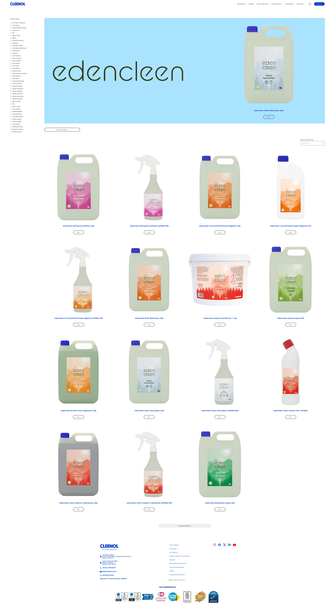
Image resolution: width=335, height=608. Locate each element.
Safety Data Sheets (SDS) (177, 563)
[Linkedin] (229, 545)
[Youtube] (234, 545)
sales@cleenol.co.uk (109, 571)
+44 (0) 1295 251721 (109, 567)
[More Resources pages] (304, 3)
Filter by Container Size (307, 139)
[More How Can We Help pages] (268, 3)
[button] (251, 4)
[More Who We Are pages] (245, 3)
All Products (173, 552)
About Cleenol (174, 545)
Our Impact (173, 549)
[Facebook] (219, 545)
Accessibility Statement (177, 574)
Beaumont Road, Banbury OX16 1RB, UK (109, 563)
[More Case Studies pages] (293, 3)
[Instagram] (214, 545)
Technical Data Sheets (176, 567)
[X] (224, 545)
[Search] (310, 4)
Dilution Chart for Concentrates (179, 556)
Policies (171, 571)
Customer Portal (108, 575)
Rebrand (172, 560)
